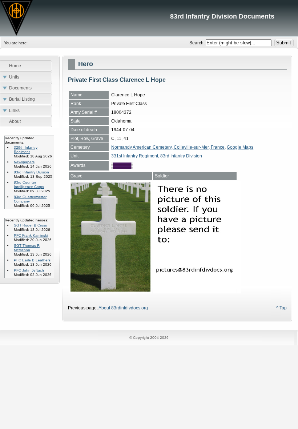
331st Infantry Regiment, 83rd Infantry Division (156, 156)
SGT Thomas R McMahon (27, 248)
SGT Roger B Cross (30, 225)
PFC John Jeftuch (29, 270)
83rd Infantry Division (31, 172)
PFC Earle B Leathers (32, 260)
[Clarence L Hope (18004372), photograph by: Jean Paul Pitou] (110, 290)
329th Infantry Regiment (25, 149)
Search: (197, 42)
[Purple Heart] (122, 167)
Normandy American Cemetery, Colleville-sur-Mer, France (168, 147)
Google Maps (240, 147)
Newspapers (24, 162)
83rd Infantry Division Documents (149, 18)
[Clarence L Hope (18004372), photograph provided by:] (195, 290)
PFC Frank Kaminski (31, 235)
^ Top (281, 307)
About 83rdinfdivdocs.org (123, 307)
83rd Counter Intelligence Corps (29, 184)
